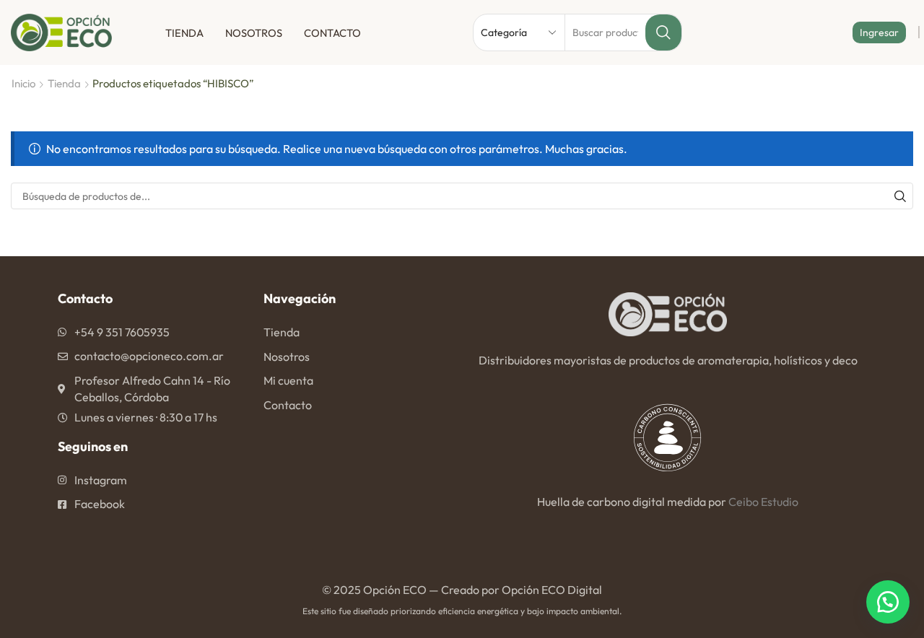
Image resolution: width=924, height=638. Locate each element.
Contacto (332, 33)
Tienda (184, 33)
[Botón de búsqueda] (663, 32)
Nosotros (253, 33)
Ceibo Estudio (763, 501)
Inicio (23, 83)
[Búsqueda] (899, 196)
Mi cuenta (288, 380)
